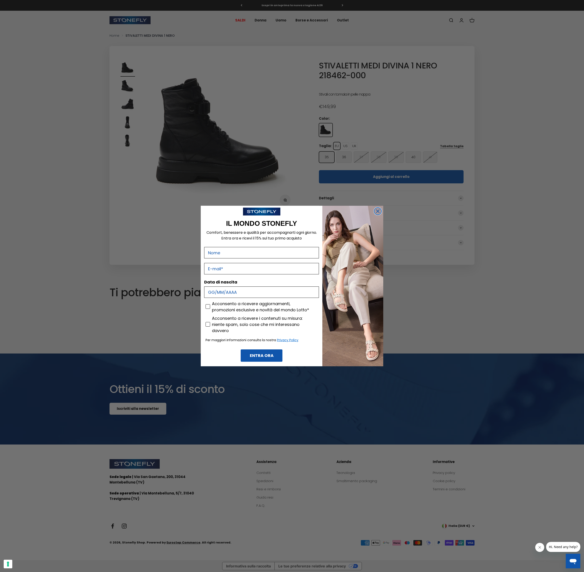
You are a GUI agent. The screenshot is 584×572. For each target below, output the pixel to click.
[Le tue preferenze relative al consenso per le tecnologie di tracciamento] (8, 564)
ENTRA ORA (262, 355)
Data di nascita (220, 282)
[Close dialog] (377, 211)
